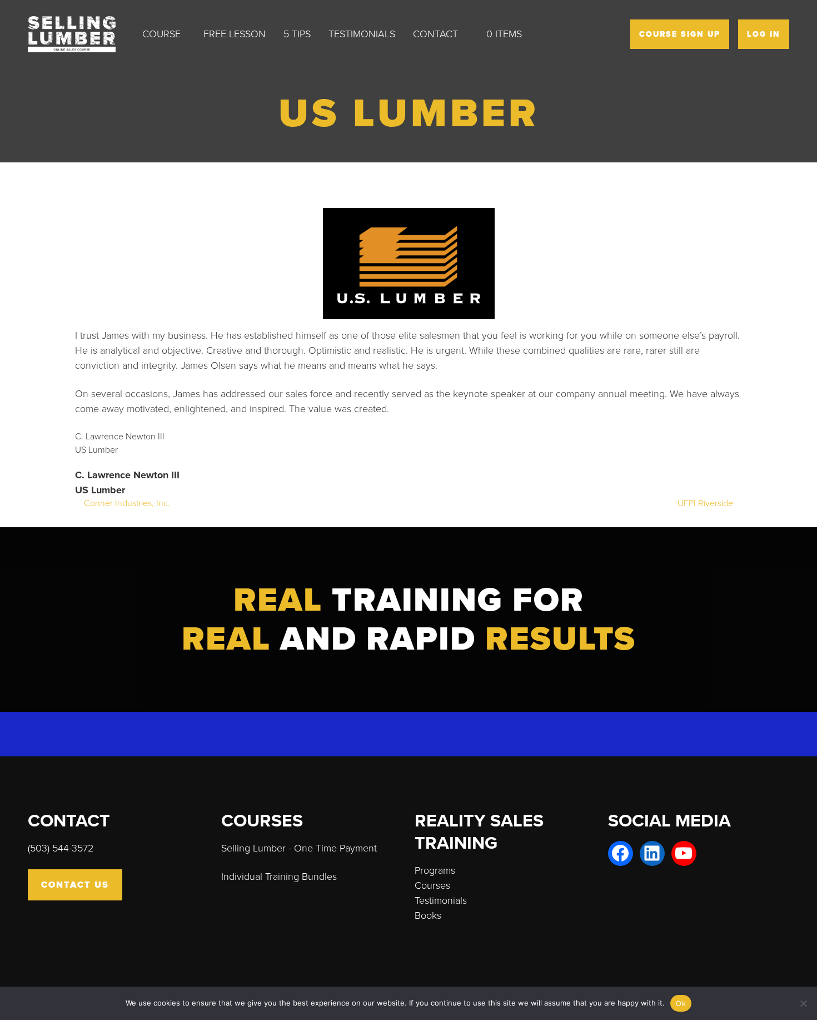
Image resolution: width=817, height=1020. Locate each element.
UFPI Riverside (706, 503)
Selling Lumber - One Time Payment (299, 848)
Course (161, 34)
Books (428, 915)
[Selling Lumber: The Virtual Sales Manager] (80, 34)
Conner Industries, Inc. (126, 503)
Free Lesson (234, 34)
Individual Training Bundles (279, 876)
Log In (763, 34)
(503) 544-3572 (60, 848)
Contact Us (75, 884)
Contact (435, 34)
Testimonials (361, 34)
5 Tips (297, 34)
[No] (803, 1003)
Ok (681, 1003)
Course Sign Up (679, 34)
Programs (435, 870)
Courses (432, 885)
